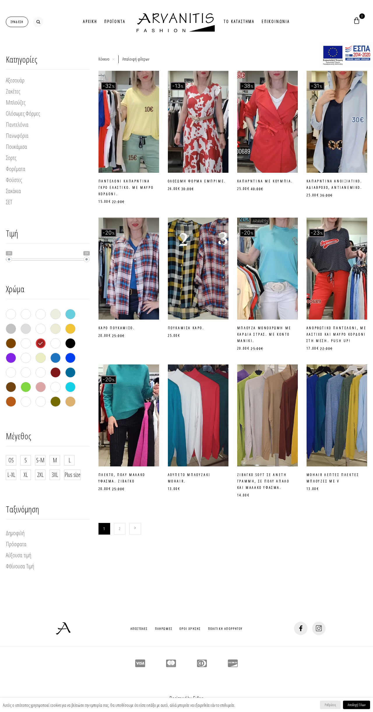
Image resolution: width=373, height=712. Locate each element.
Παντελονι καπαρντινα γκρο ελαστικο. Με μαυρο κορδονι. (126, 187)
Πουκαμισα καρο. (186, 327)
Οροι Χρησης (190, 628)
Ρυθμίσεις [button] (330, 704)
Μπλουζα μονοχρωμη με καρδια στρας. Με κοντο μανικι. (264, 334)
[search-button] (38, 22)
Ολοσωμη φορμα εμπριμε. (197, 181)
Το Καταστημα (239, 21)
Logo (174, 22)
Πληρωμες (164, 628)
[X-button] (113, 59)
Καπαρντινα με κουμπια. (265, 181)
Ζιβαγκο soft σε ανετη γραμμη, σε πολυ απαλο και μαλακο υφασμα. (263, 481)
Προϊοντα (114, 21)
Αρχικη (90, 21)
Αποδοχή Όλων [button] (356, 704)
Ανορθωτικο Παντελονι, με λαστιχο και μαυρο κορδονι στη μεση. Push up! (336, 334)
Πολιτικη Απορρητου (225, 628)
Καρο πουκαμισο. (116, 327)
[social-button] (300, 628)
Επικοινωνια (276, 21)
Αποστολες (139, 628)
